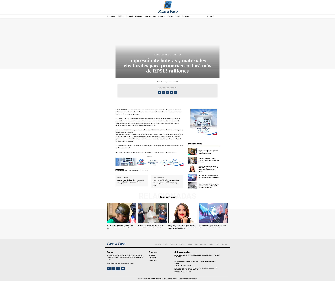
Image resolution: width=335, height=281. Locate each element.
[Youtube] (123, 268)
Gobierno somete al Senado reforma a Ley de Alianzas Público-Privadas (209, 160)
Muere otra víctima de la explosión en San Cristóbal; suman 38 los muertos (130, 182)
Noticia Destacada (162, 55)
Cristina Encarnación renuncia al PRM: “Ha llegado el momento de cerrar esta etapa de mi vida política (208, 168)
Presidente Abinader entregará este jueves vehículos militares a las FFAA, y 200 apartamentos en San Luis (166, 183)
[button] (211, 16)
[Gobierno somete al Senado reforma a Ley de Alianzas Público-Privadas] (192, 160)
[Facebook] (159, 92)
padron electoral (134, 170)
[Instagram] (113, 268)
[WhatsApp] (167, 92)
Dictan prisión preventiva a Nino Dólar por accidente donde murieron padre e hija (208, 151)
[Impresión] (171, 92)
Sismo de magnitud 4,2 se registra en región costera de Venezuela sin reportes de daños (209, 185)
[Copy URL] (175, 92)
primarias (145, 170)
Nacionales (177, 271)
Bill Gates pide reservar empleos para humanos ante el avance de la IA (209, 177)
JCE (126, 170)
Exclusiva (176, 259)
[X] (163, 92)
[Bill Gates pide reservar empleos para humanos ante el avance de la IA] (192, 177)
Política (177, 55)
